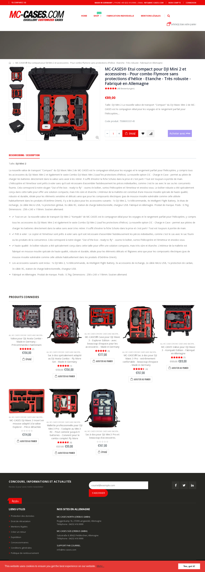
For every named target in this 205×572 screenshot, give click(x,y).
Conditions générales (21, 547)
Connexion (191, 2)
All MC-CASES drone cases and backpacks (27, 335)
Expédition (16, 537)
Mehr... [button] (100, 566)
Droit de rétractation (20, 521)
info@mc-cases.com (154, 2)
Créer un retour (18, 531)
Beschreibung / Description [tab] (24, 155)
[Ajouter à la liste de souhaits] (142, 133)
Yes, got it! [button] (189, 566)
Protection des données (22, 516)
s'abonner (98, 492)
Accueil (10, 63)
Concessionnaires (20, 542)
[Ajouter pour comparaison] (150, 133)
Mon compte (174, 2)
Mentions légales (19, 526)
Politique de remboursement (25, 553)
